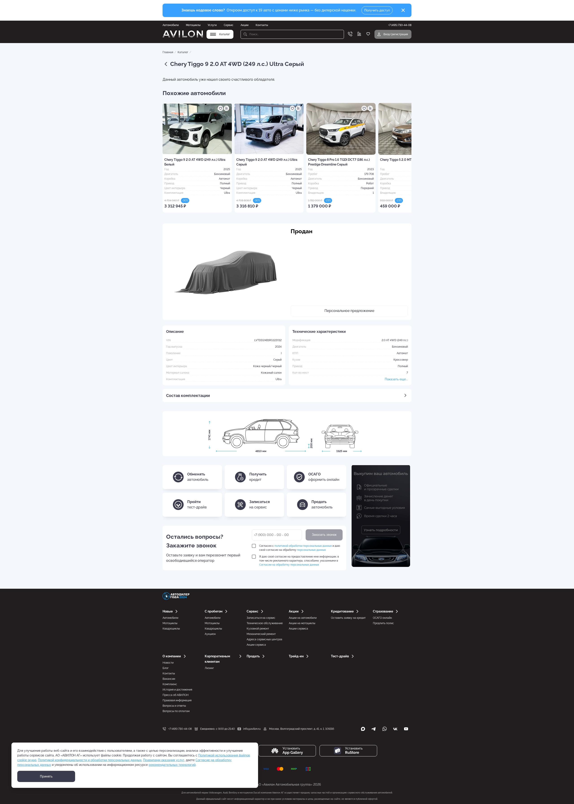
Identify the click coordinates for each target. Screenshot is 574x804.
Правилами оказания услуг (163, 760)
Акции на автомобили (303, 617)
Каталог (183, 52)
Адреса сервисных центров (264, 639)
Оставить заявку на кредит (348, 617)
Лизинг (209, 668)
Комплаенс (170, 684)
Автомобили (171, 25)
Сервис (228, 25)
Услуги (212, 25)
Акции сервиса (256, 644)
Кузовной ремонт (258, 628)
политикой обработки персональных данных (303, 545)
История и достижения (177, 689)
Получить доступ (377, 10)
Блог (166, 668)
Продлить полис (383, 623)
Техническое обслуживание (265, 623)
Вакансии (169, 678)
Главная (168, 52)
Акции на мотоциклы (302, 623)
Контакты (262, 25)
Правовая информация (177, 700)
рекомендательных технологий (172, 765)
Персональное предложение (349, 311)
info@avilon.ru (252, 728)
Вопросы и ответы (174, 705)
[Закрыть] (403, 10)
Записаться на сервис (261, 617)
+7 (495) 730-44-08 (180, 728)
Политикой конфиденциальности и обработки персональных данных (89, 760)
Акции (244, 25)
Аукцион (210, 634)
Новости (168, 662)
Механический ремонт (261, 634)
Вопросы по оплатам (176, 711)
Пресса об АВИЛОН (176, 695)
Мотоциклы (193, 25)
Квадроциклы (171, 628)
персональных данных (311, 549)
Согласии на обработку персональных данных (289, 564)
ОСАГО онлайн (382, 617)
